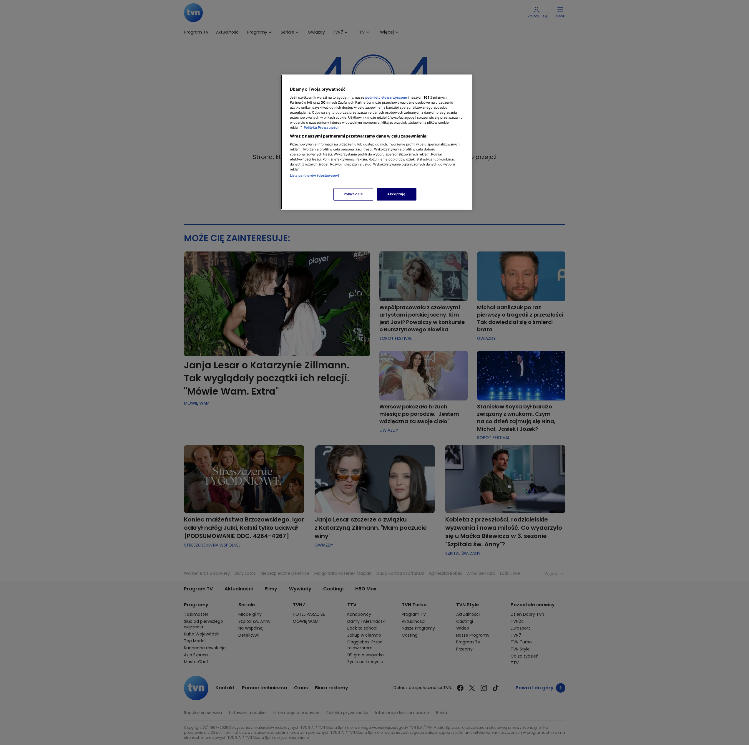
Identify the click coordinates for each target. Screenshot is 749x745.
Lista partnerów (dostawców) (315, 175)
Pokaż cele (353, 194)
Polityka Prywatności (321, 127)
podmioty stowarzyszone (386, 97)
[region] (376, 142)
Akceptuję (396, 194)
